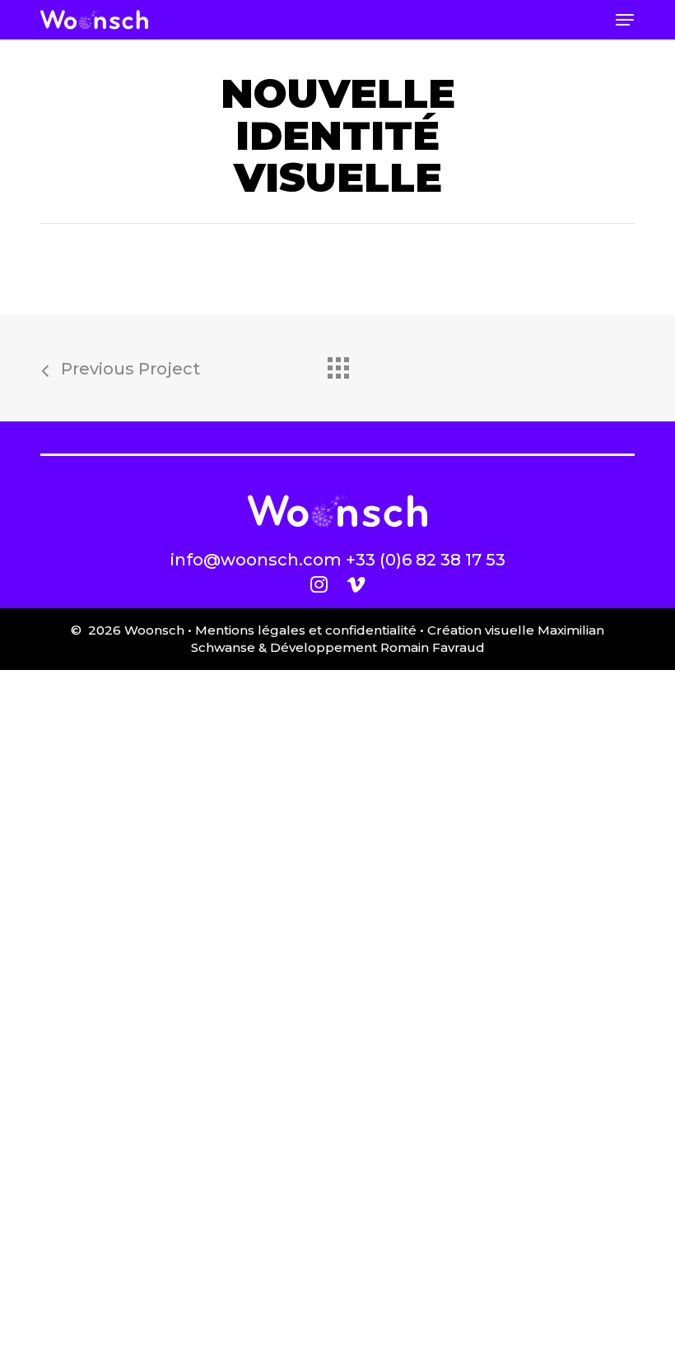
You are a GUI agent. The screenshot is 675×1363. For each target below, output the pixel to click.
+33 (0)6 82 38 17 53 (425, 560)
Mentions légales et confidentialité (306, 630)
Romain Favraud (432, 647)
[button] (625, 20)
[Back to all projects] (337, 363)
